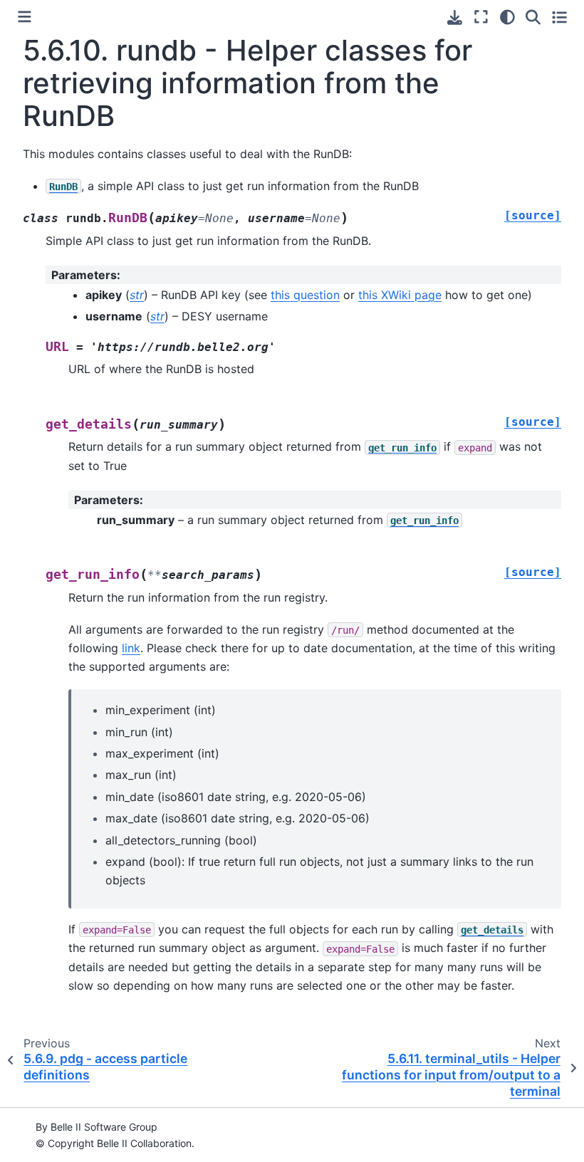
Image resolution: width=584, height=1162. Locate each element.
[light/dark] (507, 17)
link (131, 648)
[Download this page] (455, 17)
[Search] (533, 17)
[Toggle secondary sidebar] (559, 17)
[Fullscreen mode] (481, 17)
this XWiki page (400, 295)
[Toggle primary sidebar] (24, 17)
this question (305, 295)
